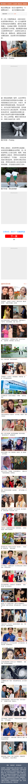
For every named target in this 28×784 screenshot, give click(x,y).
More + (25, 283)
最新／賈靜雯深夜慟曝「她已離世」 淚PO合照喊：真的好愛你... (14, 491)
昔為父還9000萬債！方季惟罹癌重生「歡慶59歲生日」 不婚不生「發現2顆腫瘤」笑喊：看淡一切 (14, 321)
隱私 (8, 765)
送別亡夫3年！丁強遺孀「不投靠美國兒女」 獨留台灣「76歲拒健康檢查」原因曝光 (14, 472)
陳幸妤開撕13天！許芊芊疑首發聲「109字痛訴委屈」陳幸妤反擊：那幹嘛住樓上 (14, 643)
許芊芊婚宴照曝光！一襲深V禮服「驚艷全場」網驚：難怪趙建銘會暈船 (14, 738)
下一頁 (14, 236)
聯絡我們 (12, 765)
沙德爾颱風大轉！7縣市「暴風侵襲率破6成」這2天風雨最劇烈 (14, 681)
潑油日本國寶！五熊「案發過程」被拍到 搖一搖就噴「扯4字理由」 (13, 453)
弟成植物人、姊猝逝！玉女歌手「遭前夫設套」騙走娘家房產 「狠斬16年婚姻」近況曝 (13, 302)
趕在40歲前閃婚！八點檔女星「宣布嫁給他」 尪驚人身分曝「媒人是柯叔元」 (13, 585)
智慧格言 (25, 3)
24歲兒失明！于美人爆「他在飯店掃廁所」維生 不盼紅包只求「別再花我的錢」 (13, 624)
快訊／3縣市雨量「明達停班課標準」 (9, 359)
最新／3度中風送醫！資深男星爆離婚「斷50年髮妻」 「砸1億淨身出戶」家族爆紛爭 (14, 434)
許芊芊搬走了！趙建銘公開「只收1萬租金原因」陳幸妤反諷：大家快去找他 (14, 566)
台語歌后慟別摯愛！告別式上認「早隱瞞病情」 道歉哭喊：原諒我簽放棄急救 (13, 662)
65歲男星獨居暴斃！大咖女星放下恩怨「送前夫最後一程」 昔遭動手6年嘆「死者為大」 (13, 700)
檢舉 (15, 13)
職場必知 (20, 3)
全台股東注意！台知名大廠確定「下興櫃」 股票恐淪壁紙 (13, 396)
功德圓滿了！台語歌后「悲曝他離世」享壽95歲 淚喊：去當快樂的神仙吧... (13, 377)
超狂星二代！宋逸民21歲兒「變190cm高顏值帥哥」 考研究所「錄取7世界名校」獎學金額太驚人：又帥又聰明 (14, 605)
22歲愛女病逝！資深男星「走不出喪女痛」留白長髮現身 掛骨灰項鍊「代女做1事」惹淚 (13, 510)
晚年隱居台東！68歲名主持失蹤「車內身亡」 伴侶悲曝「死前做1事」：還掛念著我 (13, 547)
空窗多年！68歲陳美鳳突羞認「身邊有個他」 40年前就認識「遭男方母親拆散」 (13, 528)
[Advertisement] (14, 82)
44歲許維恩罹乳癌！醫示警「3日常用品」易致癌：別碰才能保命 (14, 415)
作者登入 (4, 3)
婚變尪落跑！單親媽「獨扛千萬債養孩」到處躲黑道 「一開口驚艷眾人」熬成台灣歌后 (13, 757)
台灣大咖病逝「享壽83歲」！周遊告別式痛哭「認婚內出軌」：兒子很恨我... (13, 719)
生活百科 (9, 3)
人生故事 (15, 3)
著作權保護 (18, 765)
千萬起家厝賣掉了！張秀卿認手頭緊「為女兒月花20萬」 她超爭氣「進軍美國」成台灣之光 (13, 340)
